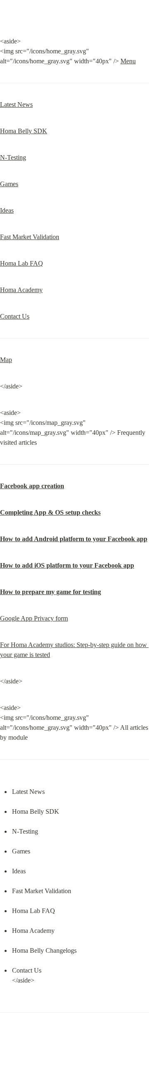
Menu (128, 61)
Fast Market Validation (29, 236)
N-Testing (13, 157)
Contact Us (14, 316)
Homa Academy (21, 289)
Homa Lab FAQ (21, 263)
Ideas (7, 210)
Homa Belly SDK (23, 130)
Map (6, 359)
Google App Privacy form (34, 618)
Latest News (16, 104)
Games (9, 183)
